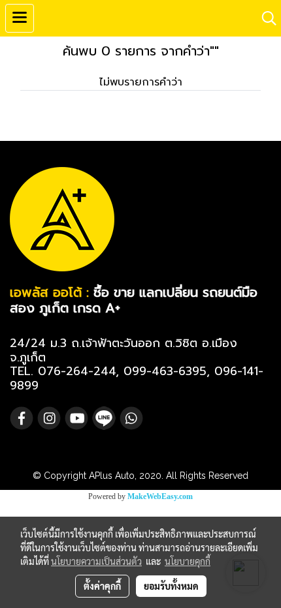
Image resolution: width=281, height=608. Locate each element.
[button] (265, 18)
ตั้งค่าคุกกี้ (102, 586)
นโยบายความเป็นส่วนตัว (96, 561)
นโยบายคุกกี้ (187, 561)
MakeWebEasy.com (160, 496)
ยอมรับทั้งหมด (171, 586)
